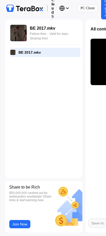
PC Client (88, 8)
